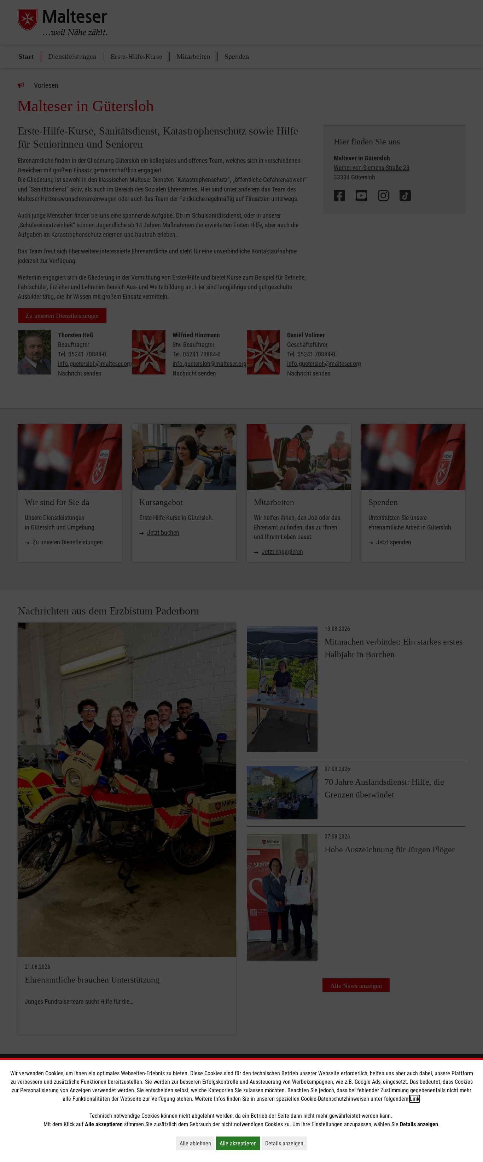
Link (414, 1098)
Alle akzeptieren (240, 1143)
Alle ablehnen (197, 1143)
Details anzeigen (286, 1143)
